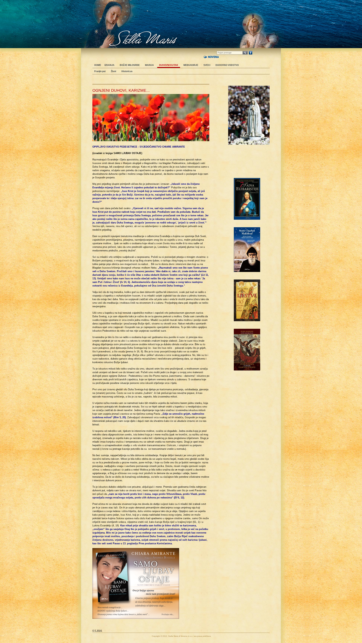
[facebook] (250, 53)
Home (97, 65)
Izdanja (109, 65)
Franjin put (100, 71)
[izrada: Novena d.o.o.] (211, 56)
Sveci (206, 65)
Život (113, 71)
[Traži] (245, 53)
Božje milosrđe (130, 65)
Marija (149, 65)
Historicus (127, 71)
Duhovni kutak (168, 65)
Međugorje (190, 65)
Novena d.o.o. (187, 636)
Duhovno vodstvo (227, 65)
